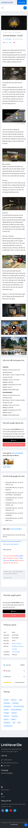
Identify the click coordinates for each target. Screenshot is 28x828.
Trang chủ (5, 32)
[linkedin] (14, 810)
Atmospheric (7, 706)
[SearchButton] (25, 8)
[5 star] (11, 577)
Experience (7, 722)
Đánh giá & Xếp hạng (11, 544)
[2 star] (6, 577)
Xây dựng (14, 716)
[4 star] (9, 577)
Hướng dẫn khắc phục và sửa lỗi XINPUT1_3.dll (14, 483)
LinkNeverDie (14, 824)
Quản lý (6, 719)
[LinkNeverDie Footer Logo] (11, 744)
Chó (14, 722)
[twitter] (6, 810)
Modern (13, 719)
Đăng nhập (22, 2)
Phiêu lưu (13, 700)
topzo (2, 781)
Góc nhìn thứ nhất (18, 706)
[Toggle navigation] (2, 7)
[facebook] (2, 810)
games (10, 32)
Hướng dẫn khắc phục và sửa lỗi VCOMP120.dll (14, 499)
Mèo (19, 722)
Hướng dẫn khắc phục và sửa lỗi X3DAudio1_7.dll (14, 509)
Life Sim (6, 700)
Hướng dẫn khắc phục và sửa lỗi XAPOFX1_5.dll (14, 504)
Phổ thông (15, 703)
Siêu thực (6, 716)
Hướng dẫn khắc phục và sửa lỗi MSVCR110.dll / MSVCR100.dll (14, 494)
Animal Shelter (17, 32)
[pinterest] (10, 810)
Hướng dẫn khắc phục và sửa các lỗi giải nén (14, 488)
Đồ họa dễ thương (16, 709)
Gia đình (6, 709)
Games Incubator (16, 643)
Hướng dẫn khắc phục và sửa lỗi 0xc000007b (14, 514)
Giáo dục (14, 713)
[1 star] (4, 577)
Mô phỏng (6, 703)
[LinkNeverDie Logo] (7, 2)
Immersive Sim (8, 726)
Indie (20, 700)
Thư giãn (6, 713)
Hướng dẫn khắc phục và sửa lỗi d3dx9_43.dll (14, 519)
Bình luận (7, 549)
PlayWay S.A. (15, 646)
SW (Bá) (9, 39)
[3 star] (7, 577)
